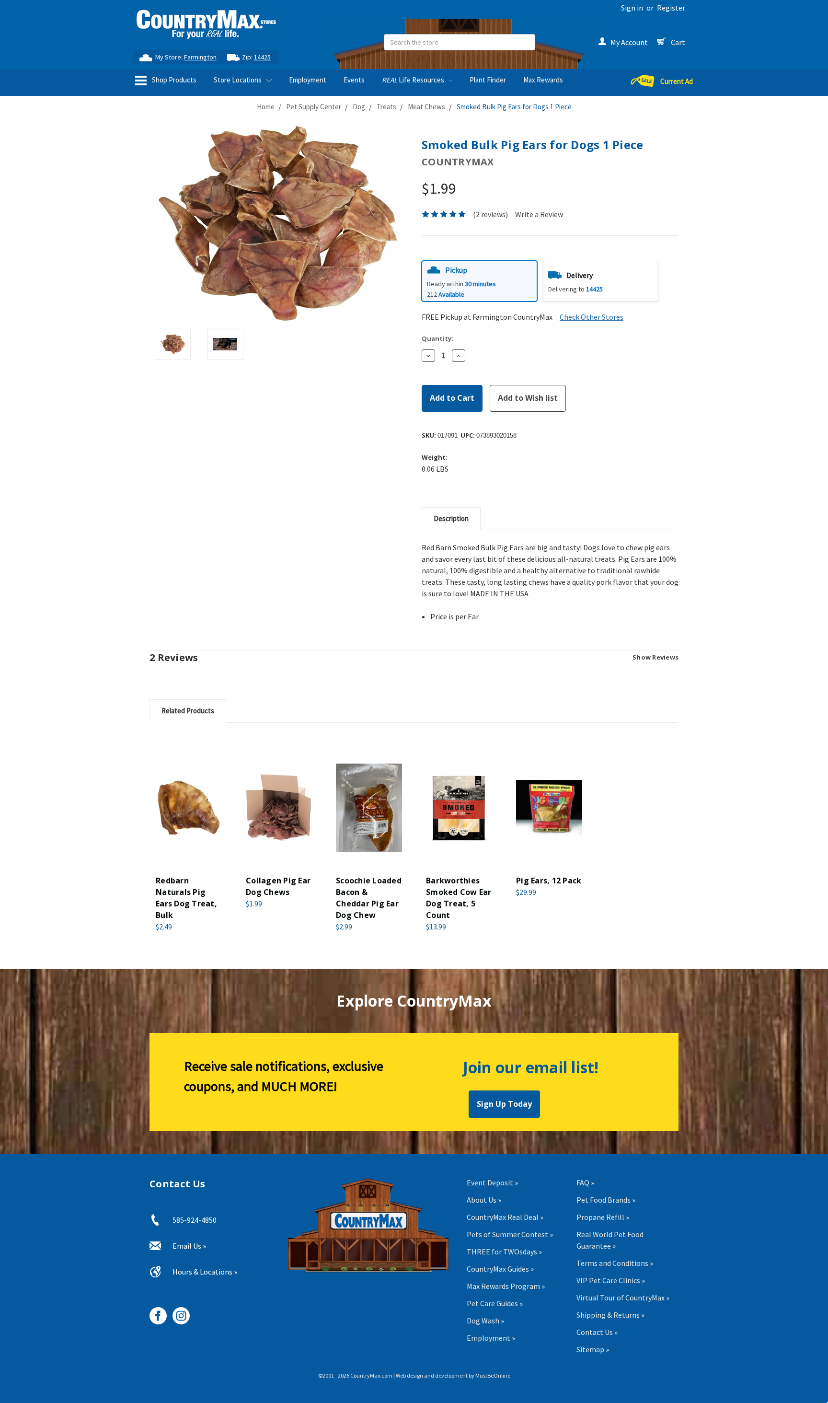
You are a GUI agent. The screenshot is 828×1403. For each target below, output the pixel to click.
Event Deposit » (492, 1182)
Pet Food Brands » (605, 1200)
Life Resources (414, 79)
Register (671, 7)
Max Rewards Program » (506, 1286)
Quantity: (437, 338)
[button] (479, 281)
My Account (629, 42)
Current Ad (676, 81)
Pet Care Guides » (495, 1303)
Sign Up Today (504, 1104)
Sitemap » (592, 1349)
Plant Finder (488, 79)
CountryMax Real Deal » (505, 1217)
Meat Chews (426, 106)
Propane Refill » (602, 1217)
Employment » (491, 1338)
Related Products (187, 710)
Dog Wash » (485, 1320)
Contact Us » (597, 1332)
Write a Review (539, 214)
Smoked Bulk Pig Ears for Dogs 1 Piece (514, 106)
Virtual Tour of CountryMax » (622, 1297)
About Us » (484, 1200)
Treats (386, 106)
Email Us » (189, 1246)
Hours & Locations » (204, 1271)
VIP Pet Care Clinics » (610, 1280)
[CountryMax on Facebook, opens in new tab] (155, 1312)
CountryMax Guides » (500, 1269)
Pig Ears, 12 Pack (548, 880)
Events (354, 79)
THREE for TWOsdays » (504, 1251)
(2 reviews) (490, 214)
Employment (307, 79)
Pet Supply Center (313, 106)
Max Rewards (543, 79)
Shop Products (173, 79)
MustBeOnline (492, 1375)
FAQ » (585, 1182)
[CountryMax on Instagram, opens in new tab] (177, 1312)
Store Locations (238, 79)
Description (451, 518)
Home (266, 106)
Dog (359, 106)
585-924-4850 (194, 1220)
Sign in (632, 7)
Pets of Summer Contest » (510, 1234)
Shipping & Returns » (610, 1315)
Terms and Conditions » (614, 1263)
